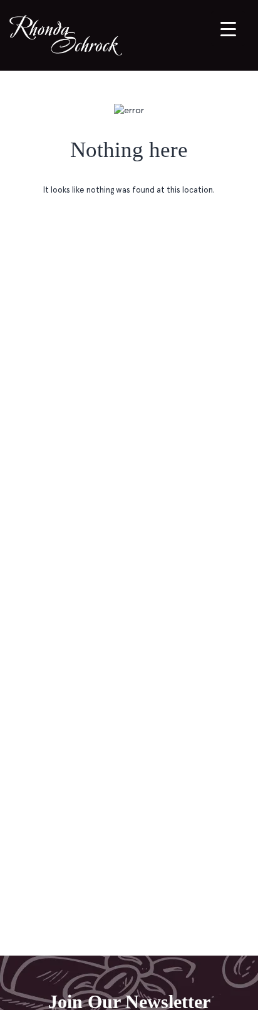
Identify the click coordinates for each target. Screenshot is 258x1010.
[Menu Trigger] (228, 28)
